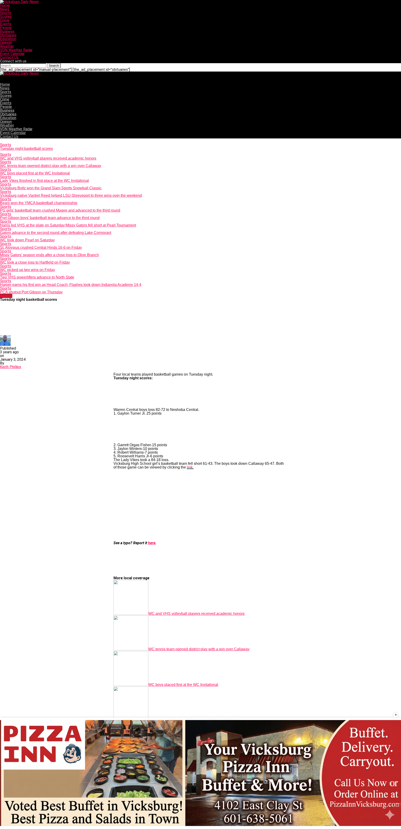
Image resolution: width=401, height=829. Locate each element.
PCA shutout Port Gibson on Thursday (31, 292)
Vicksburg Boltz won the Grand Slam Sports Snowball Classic (51, 188)
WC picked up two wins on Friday (27, 270)
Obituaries (8, 35)
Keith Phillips (10, 367)
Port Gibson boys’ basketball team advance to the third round (50, 218)
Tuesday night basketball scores (26, 149)
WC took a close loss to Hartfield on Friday (35, 262)
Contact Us (9, 57)
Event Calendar (12, 54)
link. (190, 467)
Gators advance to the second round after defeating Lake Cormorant (55, 233)
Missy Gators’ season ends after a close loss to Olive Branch (49, 255)
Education (8, 39)
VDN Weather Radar (16, 50)
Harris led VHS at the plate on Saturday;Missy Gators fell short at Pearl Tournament (68, 225)
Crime (4, 20)
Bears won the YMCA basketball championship (38, 203)
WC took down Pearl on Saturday (27, 240)
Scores (6, 16)
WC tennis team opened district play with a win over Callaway (50, 166)
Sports (5, 13)
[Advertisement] (200, 505)
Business (7, 31)
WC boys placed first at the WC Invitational (35, 173)
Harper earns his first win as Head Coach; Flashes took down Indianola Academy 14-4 (70, 285)
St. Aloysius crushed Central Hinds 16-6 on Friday (41, 247)
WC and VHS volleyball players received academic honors (48, 158)
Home (5, 5)
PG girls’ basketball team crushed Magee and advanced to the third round (60, 210)
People (6, 28)
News (4, 9)
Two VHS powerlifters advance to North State (37, 277)
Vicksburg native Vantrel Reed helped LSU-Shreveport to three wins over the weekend (71, 195)
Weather (7, 46)
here (151, 543)
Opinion (6, 42)
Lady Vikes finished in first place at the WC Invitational (44, 181)
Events (5, 24)
